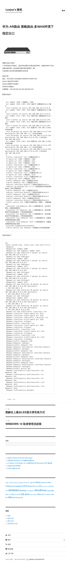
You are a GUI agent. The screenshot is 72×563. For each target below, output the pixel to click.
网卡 (7, 497)
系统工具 (48, 494)
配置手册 (14, 497)
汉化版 (31, 494)
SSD (40, 486)
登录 (8, 516)
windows (13, 490)
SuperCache (45, 486)
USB (49, 486)
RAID (13, 486)
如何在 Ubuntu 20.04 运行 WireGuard (19, 458)
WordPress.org (12, 523)
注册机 (34, 494)
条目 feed (10, 518)
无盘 (22, 494)
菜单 (63, 10)
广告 (9, 494)
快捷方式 (13, 494)
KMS (34, 482)
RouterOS (31, 486)
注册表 (39, 494)
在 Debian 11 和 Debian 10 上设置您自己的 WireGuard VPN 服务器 (29, 463)
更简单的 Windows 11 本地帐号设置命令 (20, 460)
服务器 (27, 494)
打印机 (18, 494)
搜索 (7, 441)
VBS (52, 486)
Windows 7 (23, 490)
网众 (53, 494)
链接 (9, 544)
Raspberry (19, 486)
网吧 (10, 497)
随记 (9, 540)
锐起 (19, 497)
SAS (36, 486)
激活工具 (43, 494)
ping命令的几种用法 (14, 466)
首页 (9, 535)
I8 (26, 482)
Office (49, 482)
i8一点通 (30, 482)
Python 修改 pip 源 (13, 468)
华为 (14, 399)
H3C (24, 482)
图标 (52, 490)
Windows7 (31, 490)
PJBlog (8, 486)
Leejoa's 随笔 (14, 9)
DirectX (16, 482)
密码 (7, 494)
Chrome (11, 482)
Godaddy (20, 482)
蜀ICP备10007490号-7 (21, 559)
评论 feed (10, 521)
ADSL (7, 482)
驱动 (21, 497)
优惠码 (49, 490)
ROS (25, 486)
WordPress (41, 490)
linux (38, 482)
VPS (7, 490)
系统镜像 (10, 549)
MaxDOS (44, 482)
